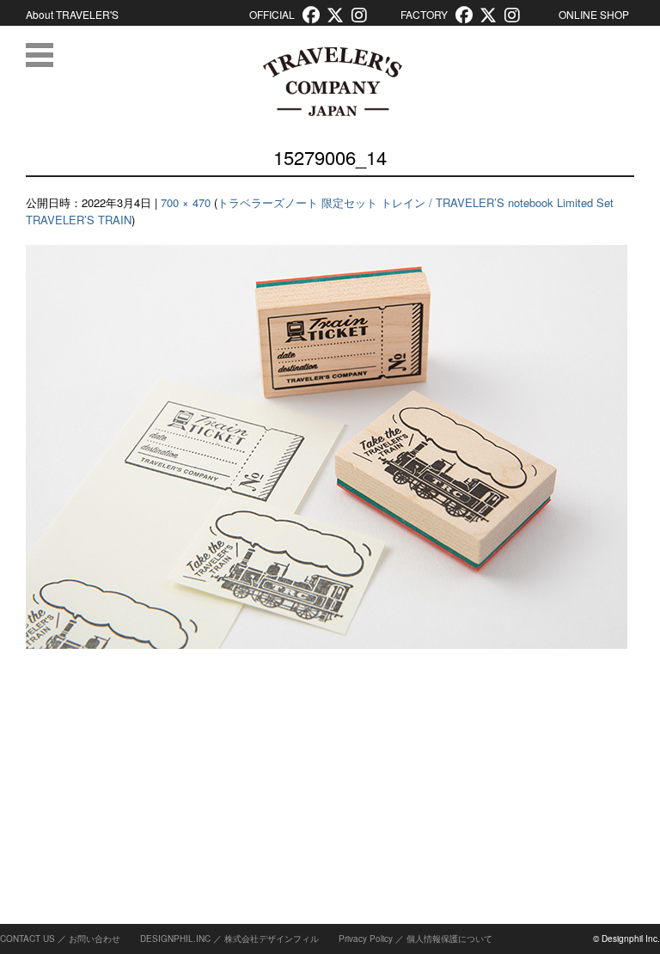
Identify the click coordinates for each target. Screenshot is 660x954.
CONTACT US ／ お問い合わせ (60, 939)
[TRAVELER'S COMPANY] (332, 81)
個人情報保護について (449, 939)
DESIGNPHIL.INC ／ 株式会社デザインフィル (229, 939)
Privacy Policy (366, 939)
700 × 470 (186, 202)
